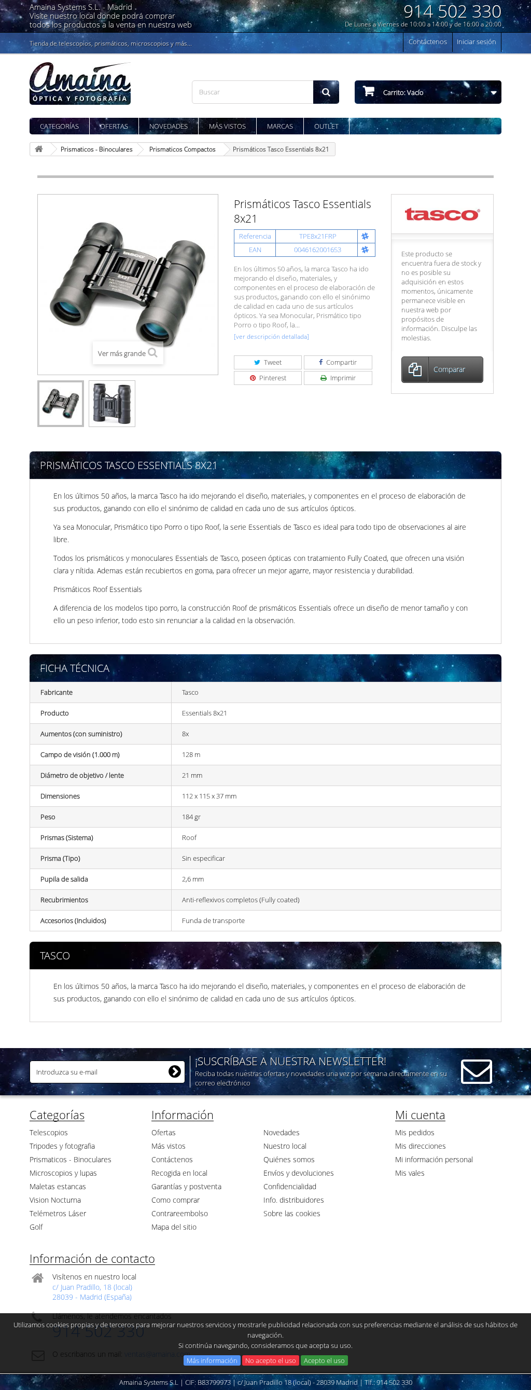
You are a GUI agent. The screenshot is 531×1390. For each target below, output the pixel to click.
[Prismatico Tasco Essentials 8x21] (60, 403)
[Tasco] (442, 213)
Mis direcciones (420, 1146)
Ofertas (114, 126)
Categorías (59, 126)
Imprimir (342, 377)
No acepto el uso (270, 1360)
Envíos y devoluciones (298, 1173)
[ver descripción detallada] (271, 336)
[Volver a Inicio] (40, 149)
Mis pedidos (415, 1132)
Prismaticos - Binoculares (70, 1159)
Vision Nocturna (55, 1200)
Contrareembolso (179, 1213)
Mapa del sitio (174, 1227)
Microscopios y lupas (63, 1173)
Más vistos (227, 126)
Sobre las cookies (291, 1213)
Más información (212, 1360)
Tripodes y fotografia (62, 1146)
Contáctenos (428, 41)
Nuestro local (284, 1146)
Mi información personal (434, 1159)
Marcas (280, 126)
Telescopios (49, 1132)
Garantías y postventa (186, 1186)
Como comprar (175, 1200)
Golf (36, 1227)
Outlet (326, 126)
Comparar (449, 369)
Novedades (168, 126)
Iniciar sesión (476, 41)
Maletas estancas (58, 1186)
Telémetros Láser (58, 1213)
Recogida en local (179, 1173)
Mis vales (410, 1173)
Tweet (272, 362)
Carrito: (403, 92)
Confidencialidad (289, 1186)
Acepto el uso (324, 1360)
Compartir (341, 362)
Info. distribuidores (293, 1200)
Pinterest (272, 377)
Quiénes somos (289, 1159)
